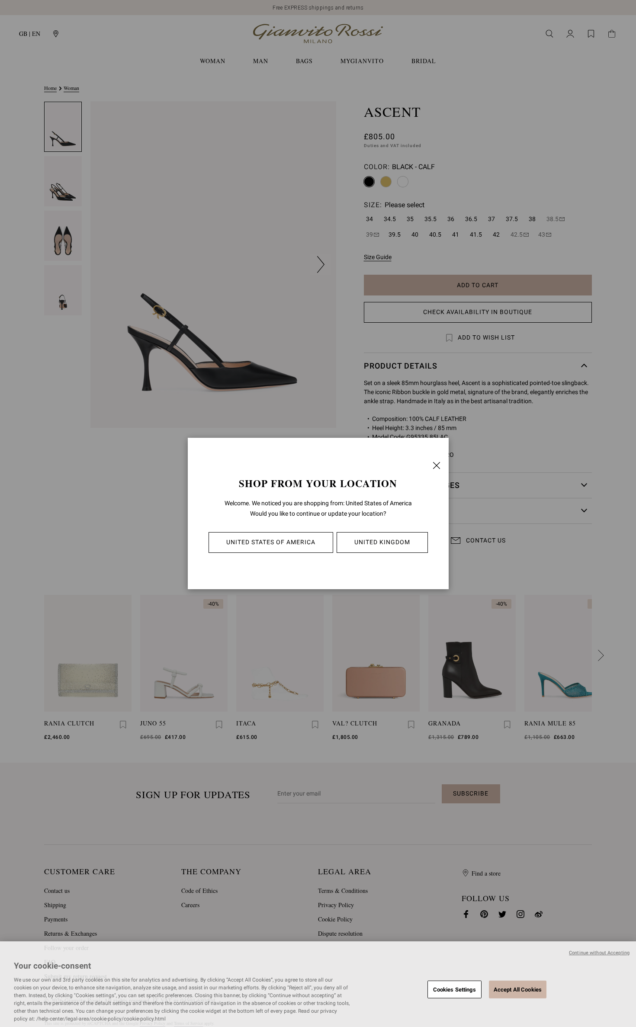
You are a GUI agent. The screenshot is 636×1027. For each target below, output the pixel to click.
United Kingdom (382, 542)
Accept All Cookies (518, 989)
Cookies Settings (454, 989)
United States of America (270, 542)
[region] (318, 984)
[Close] (436, 465)
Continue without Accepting (599, 953)
